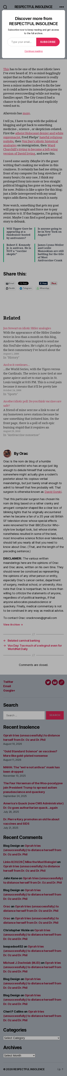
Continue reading (34, 51)
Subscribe (48, 41)
